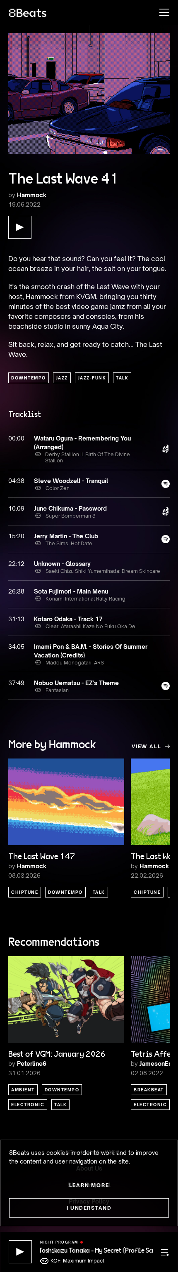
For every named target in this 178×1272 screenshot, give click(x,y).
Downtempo (28, 377)
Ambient (23, 1089)
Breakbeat (149, 1089)
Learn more (89, 1185)
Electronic (27, 1104)
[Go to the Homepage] (27, 12)
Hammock (31, 194)
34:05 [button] (16, 646)
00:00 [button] (16, 438)
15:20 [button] (16, 535)
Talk (122, 377)
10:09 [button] (16, 508)
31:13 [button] (16, 618)
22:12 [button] (16, 563)
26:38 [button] (16, 591)
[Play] (20, 1251)
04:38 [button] (16, 480)
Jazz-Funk (92, 377)
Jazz (62, 377)
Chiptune (24, 892)
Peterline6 (31, 1063)
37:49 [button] (16, 682)
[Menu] (160, 12)
